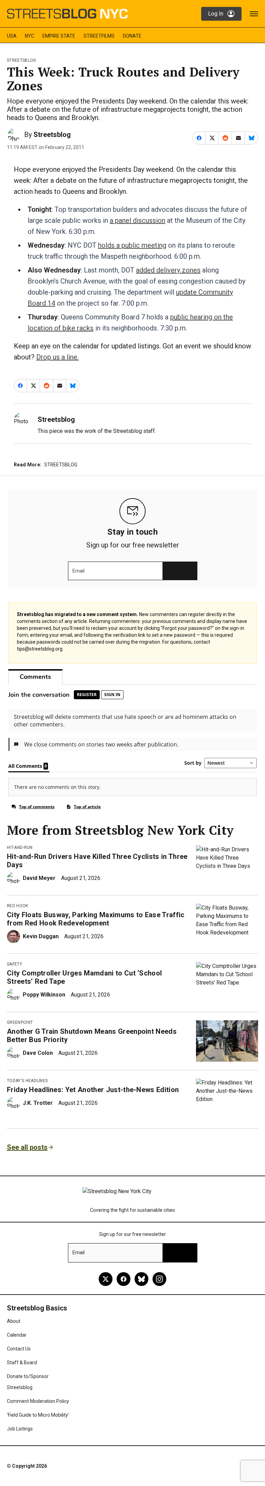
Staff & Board (22, 1362)
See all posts (27, 1147)
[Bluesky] (141, 1279)
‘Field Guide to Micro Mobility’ (38, 1415)
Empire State (58, 36)
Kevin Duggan (41, 936)
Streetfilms (99, 36)
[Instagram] (159, 1279)
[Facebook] (123, 1279)
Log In (215, 13)
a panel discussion (137, 220)
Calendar (17, 1335)
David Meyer (39, 878)
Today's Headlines (27, 1081)
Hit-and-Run (20, 847)
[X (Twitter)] (105, 1279)
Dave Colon (38, 1053)
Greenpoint (20, 1022)
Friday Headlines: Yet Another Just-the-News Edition (93, 1090)
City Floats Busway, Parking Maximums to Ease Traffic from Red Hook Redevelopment (96, 919)
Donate (132, 36)
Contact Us (19, 1348)
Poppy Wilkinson (44, 994)
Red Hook (17, 906)
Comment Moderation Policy (38, 1401)
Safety (14, 964)
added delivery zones (168, 270)
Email (78, 571)
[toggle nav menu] (254, 14)
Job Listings (20, 1428)
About (13, 1321)
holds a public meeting (132, 245)
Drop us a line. (57, 357)
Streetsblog (21, 60)
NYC (29, 36)
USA (12, 36)
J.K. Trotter (38, 1103)
